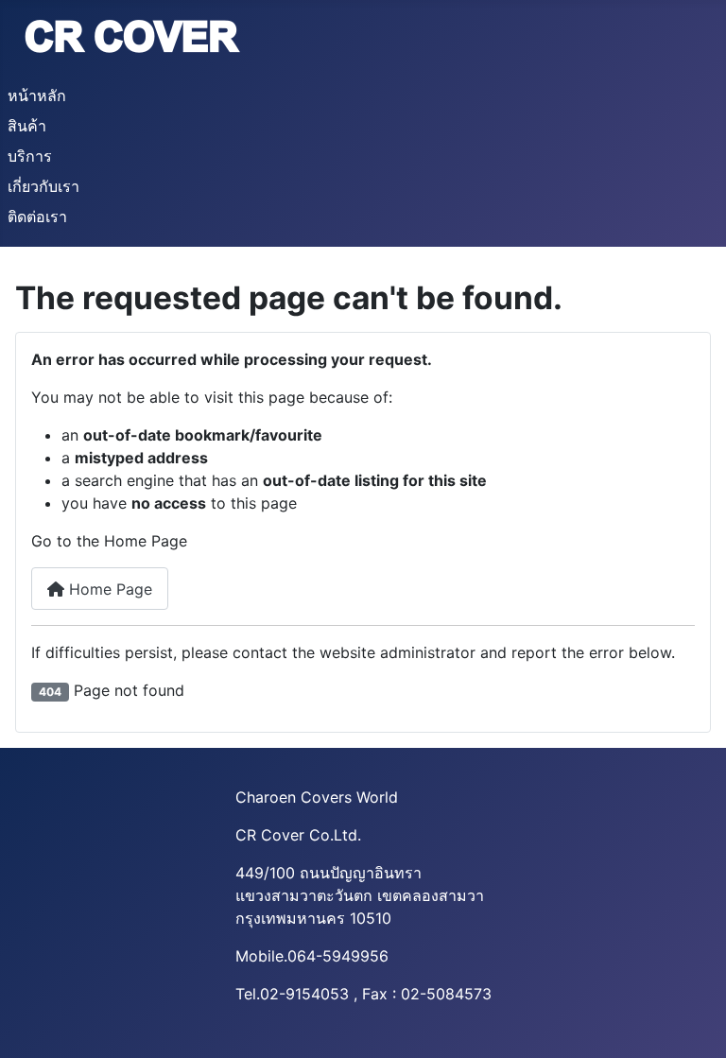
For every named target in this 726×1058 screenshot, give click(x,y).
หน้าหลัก (37, 95)
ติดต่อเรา (37, 216)
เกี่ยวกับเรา (43, 186)
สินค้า (27, 125)
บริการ (30, 156)
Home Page (108, 589)
